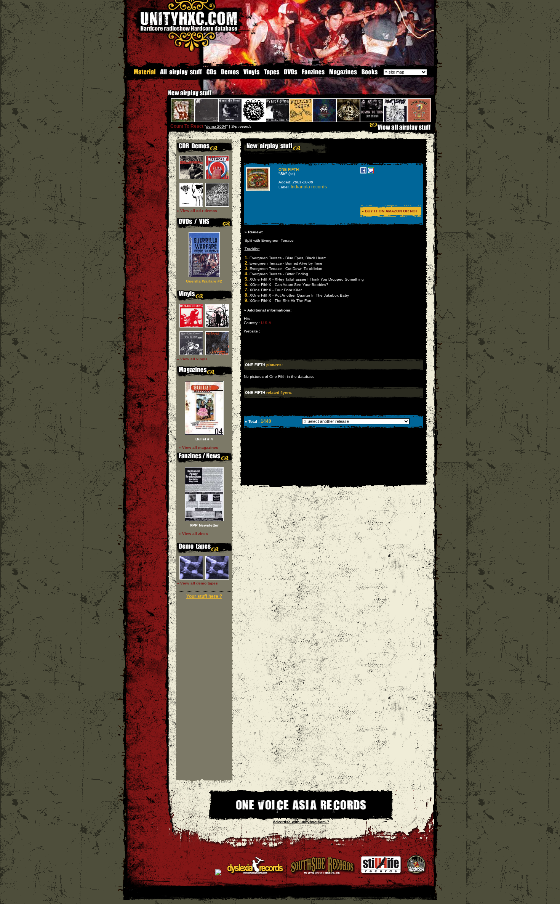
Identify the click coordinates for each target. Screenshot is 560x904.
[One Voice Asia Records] (301, 815)
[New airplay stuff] (164, 97)
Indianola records (309, 186)
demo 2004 (216, 126)
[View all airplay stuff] (402, 129)
